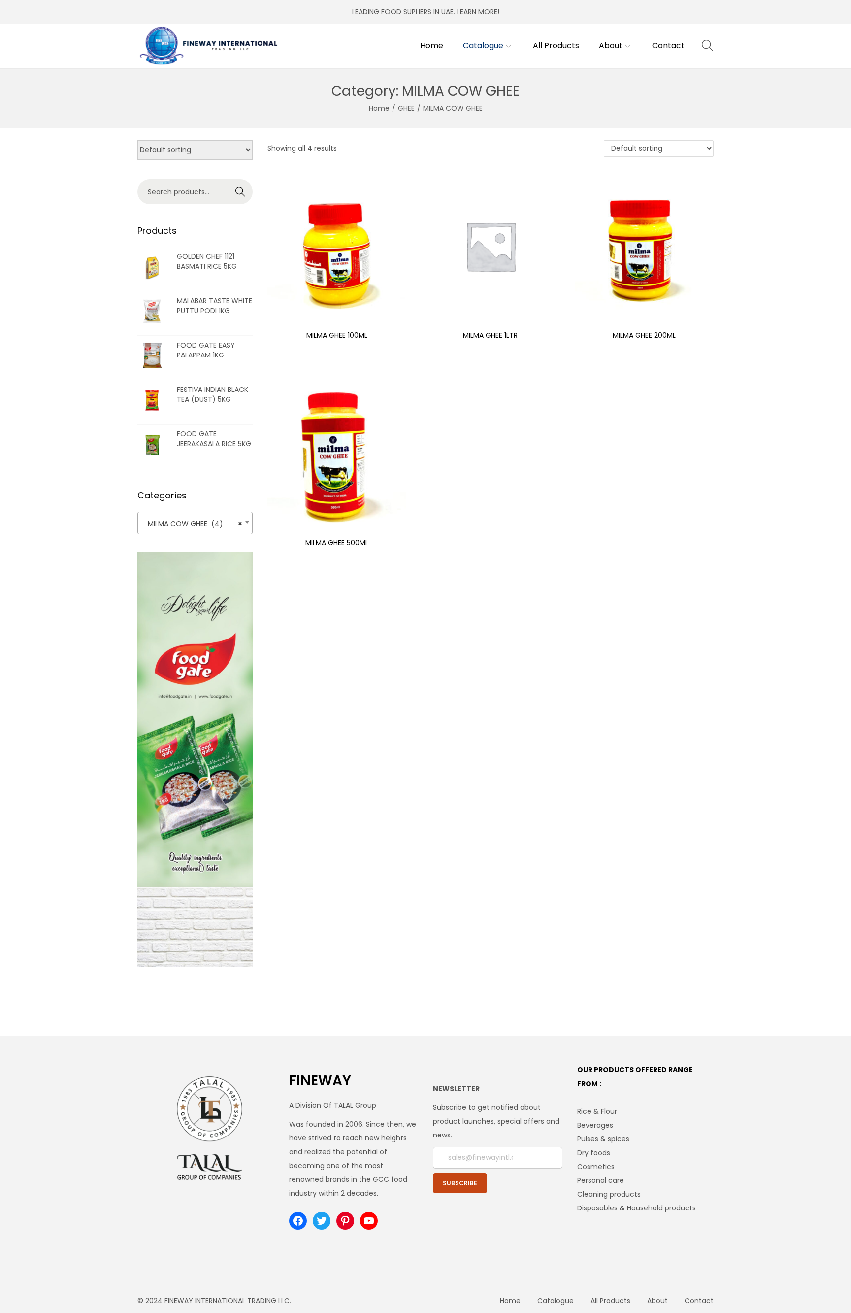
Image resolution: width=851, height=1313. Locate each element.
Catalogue (555, 1301)
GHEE (406, 108)
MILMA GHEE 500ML (336, 543)
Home (379, 108)
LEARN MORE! (478, 12)
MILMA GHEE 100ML (336, 335)
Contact (699, 1301)
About (657, 1301)
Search (241, 192)
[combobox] (195, 523)
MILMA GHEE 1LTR (490, 335)
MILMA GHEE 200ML (644, 335)
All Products (610, 1301)
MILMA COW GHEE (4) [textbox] (192, 524)
